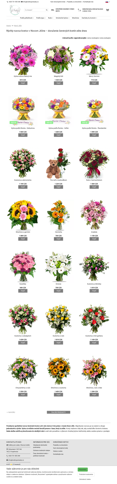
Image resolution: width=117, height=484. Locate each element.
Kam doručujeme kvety (58, 2)
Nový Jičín (18, 26)
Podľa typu (40, 18)
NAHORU (11, 412)
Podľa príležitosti (26, 18)
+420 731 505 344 (14, 2)
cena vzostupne (93, 38)
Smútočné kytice (62, 18)
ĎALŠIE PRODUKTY (58, 412)
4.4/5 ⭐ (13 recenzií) (13, 464)
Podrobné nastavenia (86, 474)
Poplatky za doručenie (74, 2)
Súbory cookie (57, 451)
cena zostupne (105, 38)
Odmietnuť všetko (85, 479)
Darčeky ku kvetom (89, 18)
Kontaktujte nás (88, 2)
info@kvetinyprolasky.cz (31, 2)
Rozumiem (82, 469)
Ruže (50, 18)
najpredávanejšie (80, 38)
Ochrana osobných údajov (41, 450)
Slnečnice (75, 18)
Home (8, 26)
